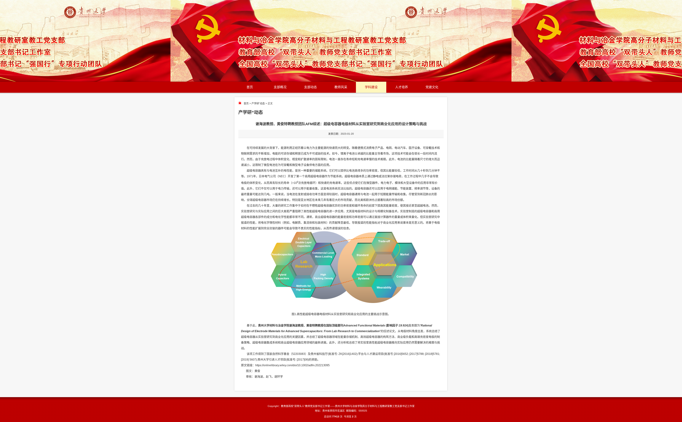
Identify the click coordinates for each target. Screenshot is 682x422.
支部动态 (310, 87)
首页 (250, 87)
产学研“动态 (258, 103)
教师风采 (340, 87)
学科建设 (371, 87)
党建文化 (432, 87)
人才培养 (401, 87)
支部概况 (280, 87)
